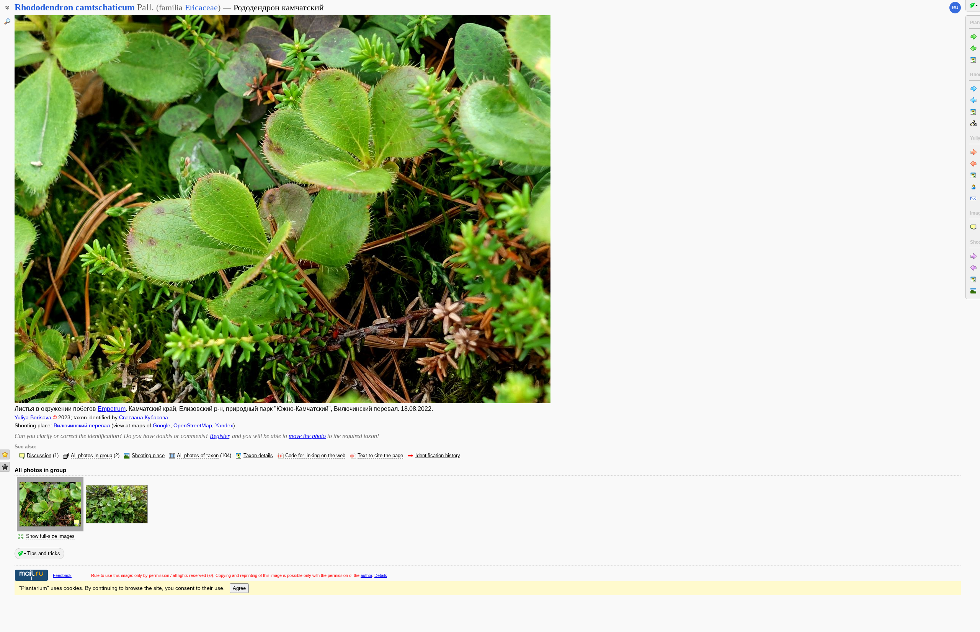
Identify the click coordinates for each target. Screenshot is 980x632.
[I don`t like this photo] (5, 467)
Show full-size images (50, 536)
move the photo (307, 436)
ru (955, 7)
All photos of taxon (198, 455)
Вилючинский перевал (82, 425)
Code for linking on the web (315, 455)
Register (219, 436)
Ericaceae (201, 7)
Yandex (224, 425)
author (366, 575)
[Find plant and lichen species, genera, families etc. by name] (7, 21)
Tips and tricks (43, 553)
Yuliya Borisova (33, 417)
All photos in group (91, 455)
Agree (239, 588)
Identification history (437, 455)
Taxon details (258, 455)
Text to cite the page (380, 455)
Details (380, 575)
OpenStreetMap (192, 425)
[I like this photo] (5, 454)
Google (161, 425)
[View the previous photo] (70, 209)
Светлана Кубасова (143, 417)
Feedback (62, 575)
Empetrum (112, 409)
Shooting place (148, 455)
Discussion (39, 455)
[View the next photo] (495, 209)
